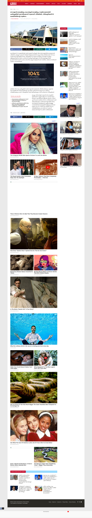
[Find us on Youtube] (81, 502)
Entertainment (40, 3)
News (26, 3)
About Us (22, 0)
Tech (58, 3)
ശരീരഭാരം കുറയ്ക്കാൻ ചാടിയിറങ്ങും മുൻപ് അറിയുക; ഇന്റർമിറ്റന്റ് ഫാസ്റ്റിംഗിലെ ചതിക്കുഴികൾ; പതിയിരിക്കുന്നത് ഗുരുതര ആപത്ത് (20, 105)
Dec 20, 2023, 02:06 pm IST (26, 18)
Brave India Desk (15, 18)
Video (75, 3)
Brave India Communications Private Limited (20, 501)
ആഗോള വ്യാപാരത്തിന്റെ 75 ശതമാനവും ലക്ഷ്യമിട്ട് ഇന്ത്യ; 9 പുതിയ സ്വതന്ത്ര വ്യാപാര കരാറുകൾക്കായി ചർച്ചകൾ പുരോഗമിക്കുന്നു (50, 478)
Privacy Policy (65, 502)
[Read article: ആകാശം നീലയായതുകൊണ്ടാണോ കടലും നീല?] (64, 57)
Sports (48, 3)
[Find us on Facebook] (77, 502)
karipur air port (16, 112)
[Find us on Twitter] (79, 502)
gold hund (23, 112)
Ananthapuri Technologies (22, 503)
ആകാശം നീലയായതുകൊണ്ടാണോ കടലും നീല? (75, 56)
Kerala (17, 9)
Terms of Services (72, 502)
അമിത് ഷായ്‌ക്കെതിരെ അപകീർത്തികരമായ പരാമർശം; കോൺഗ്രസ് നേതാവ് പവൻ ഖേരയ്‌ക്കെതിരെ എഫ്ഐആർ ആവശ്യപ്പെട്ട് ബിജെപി (25, 479)
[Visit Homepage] (13, 4)
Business (70, 3)
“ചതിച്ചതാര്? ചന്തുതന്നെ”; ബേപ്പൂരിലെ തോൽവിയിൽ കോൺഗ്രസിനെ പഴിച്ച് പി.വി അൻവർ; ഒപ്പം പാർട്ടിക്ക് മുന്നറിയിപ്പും (25, 489)
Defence (32, 3)
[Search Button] (81, 0)
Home (11, 9)
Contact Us (27, 0)
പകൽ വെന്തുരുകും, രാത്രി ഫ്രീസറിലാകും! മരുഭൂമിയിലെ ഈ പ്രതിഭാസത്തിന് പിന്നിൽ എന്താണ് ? (75, 42)
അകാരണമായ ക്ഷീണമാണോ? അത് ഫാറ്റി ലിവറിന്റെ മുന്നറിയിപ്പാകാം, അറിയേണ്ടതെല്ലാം (20, 100)
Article (53, 3)
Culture (64, 3)
